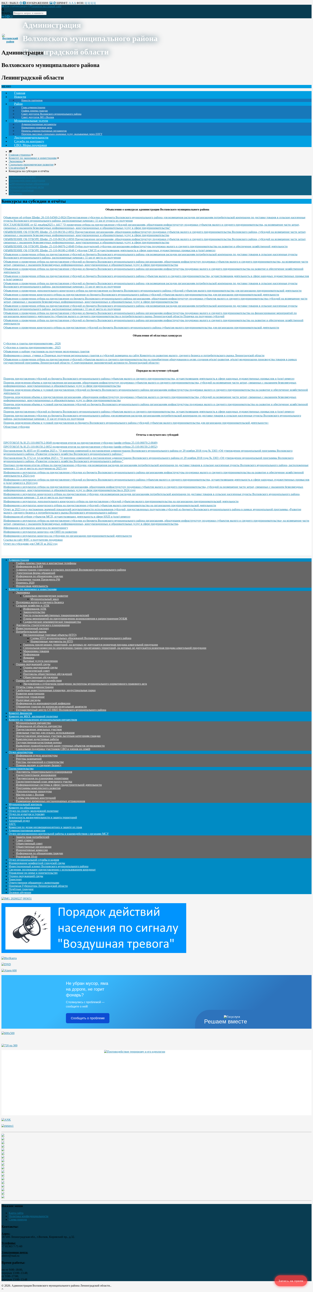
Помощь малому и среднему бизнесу (38, 765)
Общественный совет (29, 843)
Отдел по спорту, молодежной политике (34, 810)
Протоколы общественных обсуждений (47, 674)
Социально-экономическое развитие (45, 595)
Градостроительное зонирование (36, 775)
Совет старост (24, 840)
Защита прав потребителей (32, 837)
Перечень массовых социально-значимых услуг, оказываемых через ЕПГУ (61, 134)
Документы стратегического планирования (43, 625)
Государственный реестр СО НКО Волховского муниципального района (61, 709)
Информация (31, 654)
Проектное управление (30, 696)
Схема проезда (18, 1219)
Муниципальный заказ (44, 599)
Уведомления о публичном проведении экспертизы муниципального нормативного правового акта (85, 683)
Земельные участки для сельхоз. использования (45, 732)
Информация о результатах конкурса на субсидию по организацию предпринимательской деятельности (67, 535)
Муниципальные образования (30, 183)
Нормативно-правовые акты (26, 187)
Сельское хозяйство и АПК (32, 605)
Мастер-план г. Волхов (30, 794)
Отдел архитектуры (21, 752)
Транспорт (15, 879)
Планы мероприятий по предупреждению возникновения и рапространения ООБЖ (75, 618)
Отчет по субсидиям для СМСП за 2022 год (30, 543)
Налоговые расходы (28, 700)
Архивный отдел (19, 820)
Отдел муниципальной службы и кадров (34, 859)
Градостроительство (21, 768)
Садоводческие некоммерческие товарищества (52, 621)
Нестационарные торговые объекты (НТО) (49, 634)
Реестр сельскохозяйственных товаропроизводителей (56, 615)
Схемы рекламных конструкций (36, 797)
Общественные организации (33, 846)
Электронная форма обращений (35, 572)
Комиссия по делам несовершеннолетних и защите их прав (45, 827)
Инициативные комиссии (32, 850)
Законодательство (34, 612)
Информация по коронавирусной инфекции (43, 703)
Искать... (6, 12)
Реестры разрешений (29, 758)
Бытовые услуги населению (40, 660)
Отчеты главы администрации (35, 687)
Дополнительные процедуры (34, 791)
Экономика (23, 592)
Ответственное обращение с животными (34, 882)
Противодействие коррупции (27, 180)
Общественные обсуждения (40, 677)
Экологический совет (36, 670)
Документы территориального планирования (44, 771)
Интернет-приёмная (21, 190)
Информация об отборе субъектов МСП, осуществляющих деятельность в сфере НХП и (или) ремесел (66, 516)
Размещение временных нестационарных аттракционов (50, 801)
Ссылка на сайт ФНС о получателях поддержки (33, 539)
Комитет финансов (20, 713)
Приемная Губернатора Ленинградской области (38, 885)
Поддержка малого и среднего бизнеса (40, 602)
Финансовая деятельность (32, 586)
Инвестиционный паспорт (32, 628)
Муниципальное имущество (33, 722)
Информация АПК (34, 608)
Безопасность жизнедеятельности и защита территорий (43, 817)
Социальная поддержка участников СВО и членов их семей (53, 748)
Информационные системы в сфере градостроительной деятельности (59, 784)
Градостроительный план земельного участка (44, 781)
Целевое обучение (20, 892)
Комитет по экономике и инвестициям (33, 589)
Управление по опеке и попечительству (33, 872)
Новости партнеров (32, 100)
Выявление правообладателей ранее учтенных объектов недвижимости (60, 745)
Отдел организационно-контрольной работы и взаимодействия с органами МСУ (59, 833)
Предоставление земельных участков (39, 729)
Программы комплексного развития (38, 788)
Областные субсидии (16, 426)
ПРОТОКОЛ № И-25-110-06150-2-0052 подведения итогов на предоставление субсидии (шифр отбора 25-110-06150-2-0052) (80, 446)
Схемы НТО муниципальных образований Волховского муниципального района (80, 638)
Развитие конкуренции (30, 693)
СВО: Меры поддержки (30, 145)
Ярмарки (28, 657)
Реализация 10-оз (26, 856)
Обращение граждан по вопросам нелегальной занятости (51, 706)
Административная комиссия (27, 830)
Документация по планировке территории (42, 778)
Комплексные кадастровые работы (37, 739)
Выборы (17, 193)
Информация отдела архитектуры (37, 755)
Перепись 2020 (25, 582)
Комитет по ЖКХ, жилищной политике (33, 716)
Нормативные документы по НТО (51, 641)
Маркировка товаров (36, 651)
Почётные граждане (21, 889)
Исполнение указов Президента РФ (38, 579)
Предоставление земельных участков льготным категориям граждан (58, 735)
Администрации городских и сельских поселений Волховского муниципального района (71, 569)
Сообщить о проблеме (88, 1018)
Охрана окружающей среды (33, 664)
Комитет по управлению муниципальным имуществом (43, 719)
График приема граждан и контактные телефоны (46, 563)
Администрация (19, 559)
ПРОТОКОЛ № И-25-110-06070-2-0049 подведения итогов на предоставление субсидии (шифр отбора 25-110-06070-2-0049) (80, 442)
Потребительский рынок (31, 631)
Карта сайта (16, 1212)
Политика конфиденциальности (28, 1216)
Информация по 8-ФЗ (22, 177)
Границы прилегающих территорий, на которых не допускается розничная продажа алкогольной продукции (90, 644)
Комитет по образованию (24, 807)
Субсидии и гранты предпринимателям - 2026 (32, 343)
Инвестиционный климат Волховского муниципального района (48, 866)
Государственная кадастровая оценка (39, 742)
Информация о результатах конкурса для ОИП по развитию (40, 531)
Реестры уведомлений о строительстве (40, 762)
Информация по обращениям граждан (39, 576)
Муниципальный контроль (25, 804)
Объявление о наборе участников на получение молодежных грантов (46, 351)
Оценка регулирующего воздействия (39, 680)
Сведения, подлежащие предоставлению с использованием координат (52, 869)
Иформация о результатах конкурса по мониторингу (35, 527)
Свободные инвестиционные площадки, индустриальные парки (56, 690)
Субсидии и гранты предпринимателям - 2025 (32, 347)
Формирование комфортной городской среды (37, 863)
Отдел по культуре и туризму (27, 814)
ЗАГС (12, 823)
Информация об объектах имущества (39, 726)
